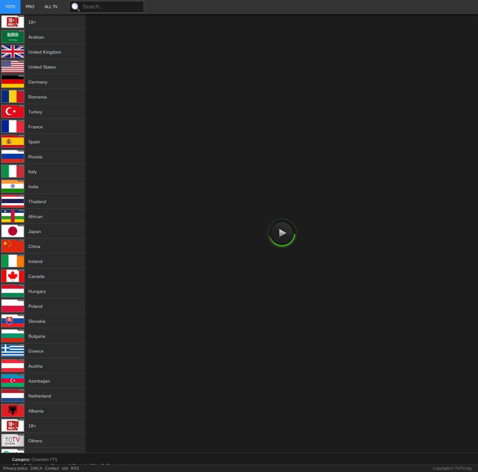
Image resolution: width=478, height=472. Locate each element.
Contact (52, 468)
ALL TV (51, 7)
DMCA (36, 468)
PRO (30, 7)
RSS (75, 468)
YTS (53, 459)
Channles (40, 459)
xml (65, 468)
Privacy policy (15, 468)
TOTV (10, 7)
